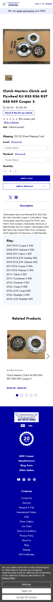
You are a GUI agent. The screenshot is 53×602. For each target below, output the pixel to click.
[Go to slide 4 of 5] (31, 395)
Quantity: (8, 166)
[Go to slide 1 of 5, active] (17, 395)
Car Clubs (27, 526)
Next (48, 359)
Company (26, 491)
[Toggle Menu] (4, 4)
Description (26, 205)
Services (26, 503)
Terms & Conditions (26, 531)
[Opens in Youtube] (18, 479)
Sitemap (26, 549)
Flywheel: (14, 154)
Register (48, 4)
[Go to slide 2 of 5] (22, 395)
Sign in (38, 4)
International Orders (26, 512)
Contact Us (26, 498)
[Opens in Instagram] (23, 479)
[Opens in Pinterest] (34, 479)
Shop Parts (26, 465)
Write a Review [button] (11, 122)
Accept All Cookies (26, 597)
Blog (26, 545)
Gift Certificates (26, 554)
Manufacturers (26, 460)
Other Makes (26, 470)
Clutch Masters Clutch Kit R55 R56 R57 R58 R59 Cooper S (24, 377)
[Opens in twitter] (10, 197)
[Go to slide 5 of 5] (36, 395)
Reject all (27, 590)
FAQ (26, 517)
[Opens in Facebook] (29, 479)
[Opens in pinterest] (16, 197)
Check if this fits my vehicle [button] (18, 112)
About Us (26, 540)
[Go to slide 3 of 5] (26, 395)
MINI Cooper (26, 456)
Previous (6, 359)
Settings (26, 584)
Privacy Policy (26, 535)
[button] (26, 186)
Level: (12, 142)
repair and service (25, 11)
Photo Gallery (26, 521)
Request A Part (26, 507)
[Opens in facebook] (4, 197)
